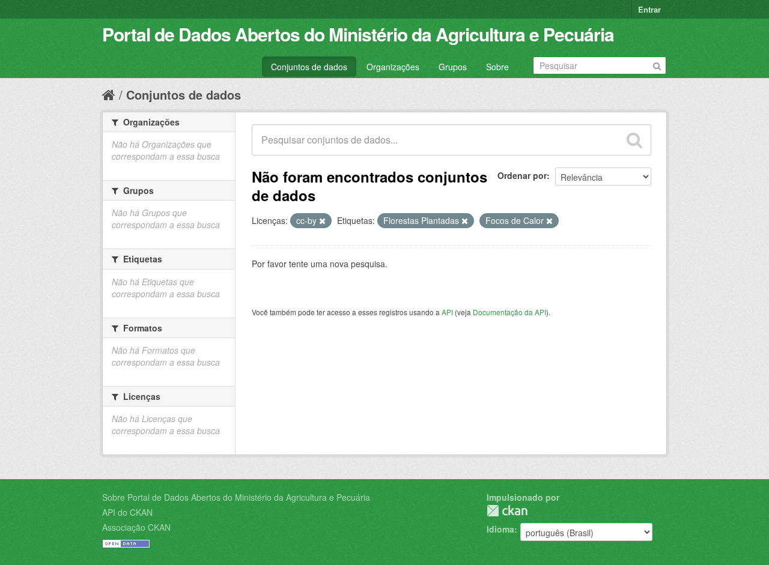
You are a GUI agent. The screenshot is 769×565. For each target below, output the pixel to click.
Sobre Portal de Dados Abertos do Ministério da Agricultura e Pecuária (236, 497)
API (447, 312)
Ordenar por (522, 175)
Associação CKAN (136, 527)
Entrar (649, 9)
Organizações (392, 67)
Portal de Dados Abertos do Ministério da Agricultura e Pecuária (358, 34)
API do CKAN (127, 512)
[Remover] (322, 221)
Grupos (453, 67)
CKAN (507, 510)
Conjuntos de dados (309, 67)
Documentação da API (509, 312)
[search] (634, 140)
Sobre (497, 67)
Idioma (500, 529)
